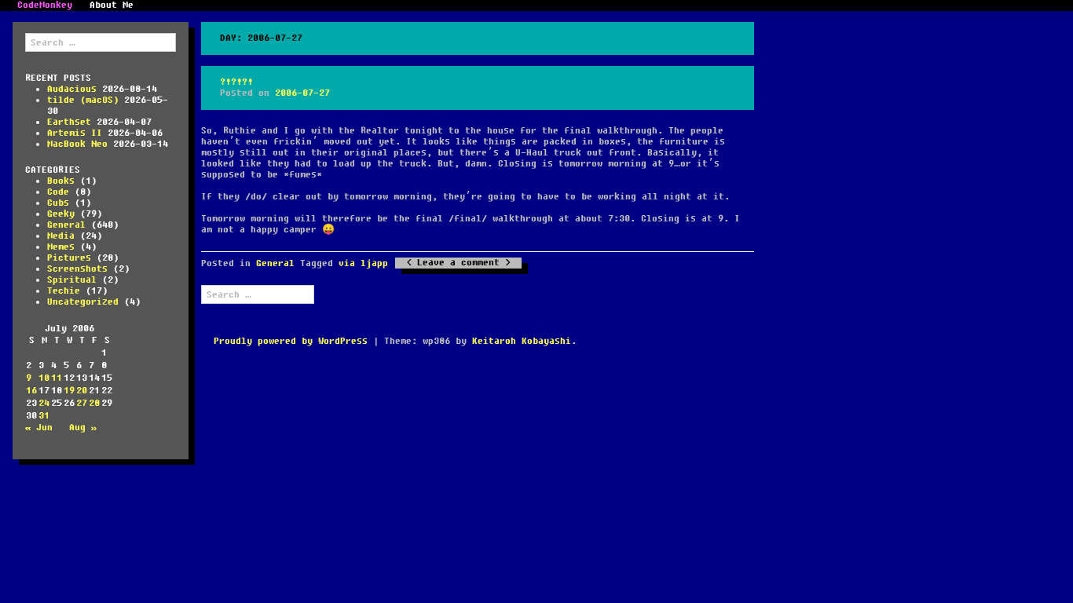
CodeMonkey (44, 5)
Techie (63, 291)
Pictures (69, 258)
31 (43, 416)
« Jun (39, 427)
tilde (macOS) (83, 100)
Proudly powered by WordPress (291, 341)
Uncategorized (83, 302)
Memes (61, 247)
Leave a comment (458, 263)
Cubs (58, 203)
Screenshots (77, 269)
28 (94, 403)
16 (31, 391)
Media (61, 236)
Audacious (72, 89)
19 (69, 391)
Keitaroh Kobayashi (521, 341)
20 (81, 391)
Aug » (83, 427)
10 (43, 378)
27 (81, 403)
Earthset (69, 122)
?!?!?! (236, 82)
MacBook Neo (77, 144)
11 (56, 378)
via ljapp (363, 263)
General (66, 225)
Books (61, 181)
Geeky (61, 214)
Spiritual (72, 280)
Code (58, 192)
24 (43, 403)
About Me (112, 5)
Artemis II (74, 133)
